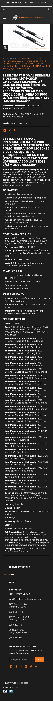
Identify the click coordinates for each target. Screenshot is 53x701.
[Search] (49, 9)
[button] (4, 130)
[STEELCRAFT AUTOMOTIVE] (28, 17)
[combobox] (24, 9)
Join (40, 659)
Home (5, 58)
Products (14, 58)
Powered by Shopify (10, 687)
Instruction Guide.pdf (20, 123)
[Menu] (4, 18)
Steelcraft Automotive (14, 105)
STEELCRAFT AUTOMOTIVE (12, 683)
